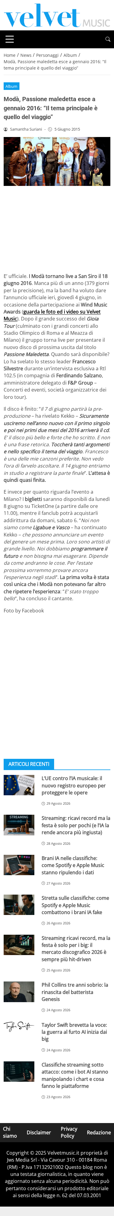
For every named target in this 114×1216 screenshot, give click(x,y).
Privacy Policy (69, 1132)
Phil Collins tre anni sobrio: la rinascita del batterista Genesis (75, 991)
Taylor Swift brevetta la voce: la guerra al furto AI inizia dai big (74, 1032)
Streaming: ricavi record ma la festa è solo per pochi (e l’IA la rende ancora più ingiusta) (76, 825)
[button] (107, 39)
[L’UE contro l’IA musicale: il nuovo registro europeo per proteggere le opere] (19, 785)
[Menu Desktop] (10, 39)
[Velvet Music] (57, 14)
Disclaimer (39, 1132)
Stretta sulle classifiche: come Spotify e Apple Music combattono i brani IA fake (75, 905)
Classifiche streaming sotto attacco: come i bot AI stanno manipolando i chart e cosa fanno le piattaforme (75, 1075)
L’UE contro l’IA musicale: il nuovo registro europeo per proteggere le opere (74, 785)
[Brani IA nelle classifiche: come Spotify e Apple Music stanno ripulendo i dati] (19, 865)
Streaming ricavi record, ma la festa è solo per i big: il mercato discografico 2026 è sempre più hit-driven (76, 949)
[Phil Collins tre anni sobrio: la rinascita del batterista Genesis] (19, 991)
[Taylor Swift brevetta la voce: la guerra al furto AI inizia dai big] (19, 1027)
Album (11, 86)
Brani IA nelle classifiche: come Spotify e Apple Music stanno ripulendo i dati (73, 865)
